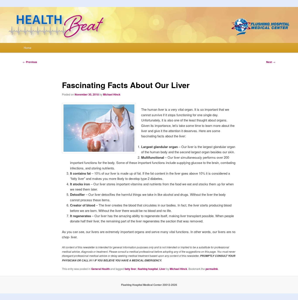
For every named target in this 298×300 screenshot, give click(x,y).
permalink (212, 269)
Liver (162, 269)
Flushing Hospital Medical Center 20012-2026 (149, 285)
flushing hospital (148, 269)
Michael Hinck (111, 94)
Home (27, 48)
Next (270, 62)
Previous (30, 62)
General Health (100, 269)
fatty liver (130, 269)
